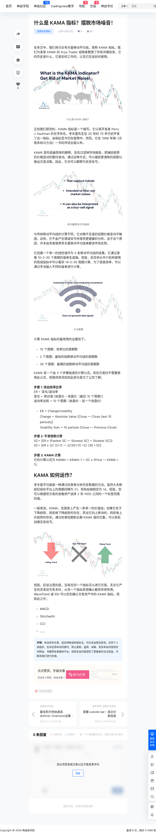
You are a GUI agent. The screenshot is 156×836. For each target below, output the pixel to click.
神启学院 (23, 6)
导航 (82, 4)
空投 (93, 4)
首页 (9, 6)
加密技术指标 (44, 31)
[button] (78, 92)
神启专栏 (107, 6)
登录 (78, 773)
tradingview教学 (62, 6)
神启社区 (40, 4)
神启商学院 (28, 830)
